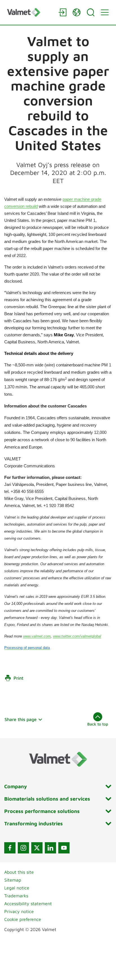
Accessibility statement (28, 903)
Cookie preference (22, 919)
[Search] (91, 12)
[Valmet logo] (29, 12)
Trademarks (16, 895)
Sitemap (12, 879)
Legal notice (16, 887)
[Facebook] (9, 847)
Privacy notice (19, 911)
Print (18, 678)
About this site (19, 872)
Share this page (21, 719)
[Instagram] (23, 847)
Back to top (97, 724)
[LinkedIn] (50, 847)
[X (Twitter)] (37, 847)
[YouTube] (64, 847)
